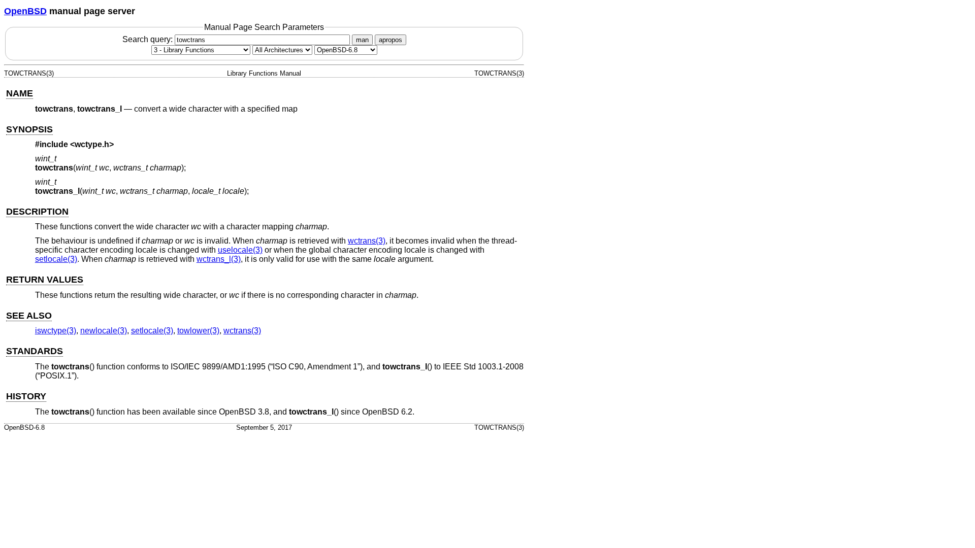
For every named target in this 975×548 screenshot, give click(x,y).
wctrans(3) (366, 240)
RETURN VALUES (44, 280)
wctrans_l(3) (219, 259)
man (362, 40)
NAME (19, 93)
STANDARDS (34, 351)
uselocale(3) (240, 250)
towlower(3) (198, 330)
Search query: (148, 39)
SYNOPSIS (29, 129)
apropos (390, 40)
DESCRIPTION (37, 212)
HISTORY (26, 396)
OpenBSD (25, 11)
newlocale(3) (103, 330)
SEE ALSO (29, 316)
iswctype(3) (55, 330)
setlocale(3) (56, 259)
